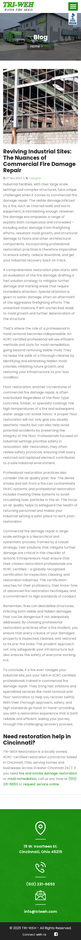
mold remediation (22, 778)
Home (35, 46)
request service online (41, 784)
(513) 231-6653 (40, 884)
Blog (47, 46)
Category (35, 178)
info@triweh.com (40, 911)
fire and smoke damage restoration (48, 773)
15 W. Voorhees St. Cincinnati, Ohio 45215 (40, 849)
